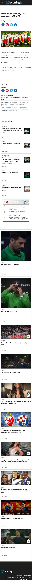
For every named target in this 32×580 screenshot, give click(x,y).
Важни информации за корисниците (15, 577)
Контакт (29, 577)
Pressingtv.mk (5, 102)
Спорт (11, 95)
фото (8, 97)
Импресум (19, 575)
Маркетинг (27, 575)
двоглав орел (16, 97)
